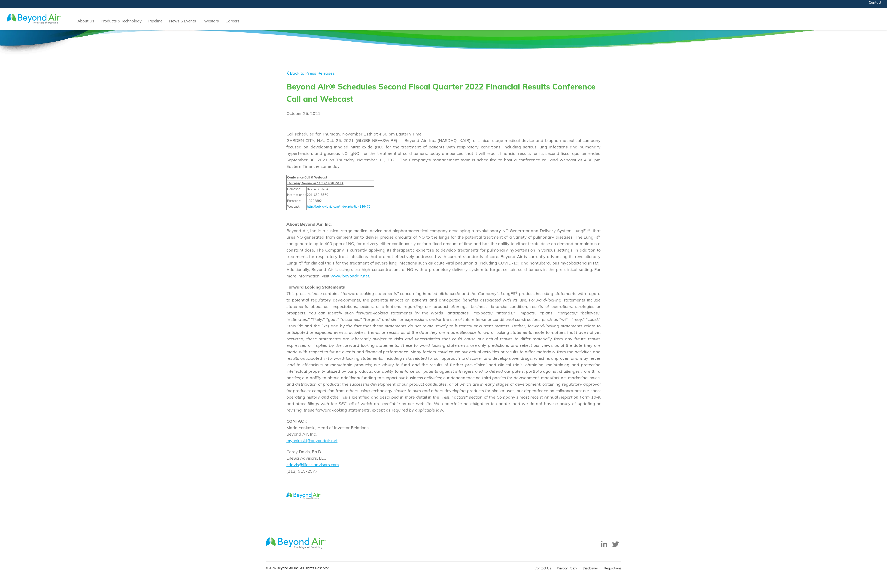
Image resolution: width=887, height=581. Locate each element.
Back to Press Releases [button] (312, 74)
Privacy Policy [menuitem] (567, 568)
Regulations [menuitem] (612, 568)
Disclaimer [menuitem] (590, 568)
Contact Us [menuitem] (543, 568)
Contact (875, 3)
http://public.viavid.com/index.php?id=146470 (339, 206)
